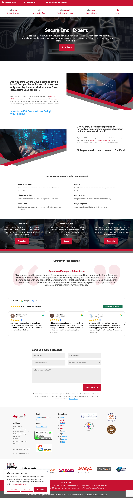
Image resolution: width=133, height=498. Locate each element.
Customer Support (11, 2)
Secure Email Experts (66, 30)
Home (117, 13)
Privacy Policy (73, 399)
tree (62, 442)
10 (73, 286)
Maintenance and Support (65, 13)
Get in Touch (67, 47)
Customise (13, 489)
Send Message (92, 387)
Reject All (27, 489)
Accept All (40, 489)
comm (63, 431)
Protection (22, 241)
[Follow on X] (123, 2)
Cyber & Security (91, 13)
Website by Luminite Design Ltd (96, 495)
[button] (25, 300)
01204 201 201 (31, 2)
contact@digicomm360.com (58, 2)
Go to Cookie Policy (19, 484)
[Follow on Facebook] (116, 2)
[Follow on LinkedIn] (126, 2)
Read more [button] (14, 333)
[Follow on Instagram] (119, 2)
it (61, 434)
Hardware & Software (39, 13)
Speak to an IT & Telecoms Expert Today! (30, 111)
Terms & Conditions (56, 485)
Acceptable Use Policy (71, 485)
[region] (27, 481)
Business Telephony (13, 13)
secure (63, 439)
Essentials (111, 241)
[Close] (47, 471)
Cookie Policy (85, 485)
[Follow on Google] (129, 2)
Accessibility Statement (100, 485)
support (63, 436)
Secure (66, 241)
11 (75, 286)
